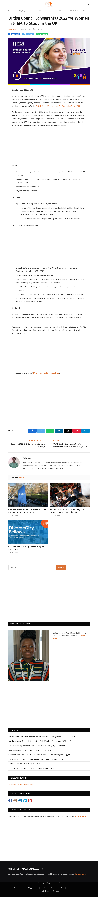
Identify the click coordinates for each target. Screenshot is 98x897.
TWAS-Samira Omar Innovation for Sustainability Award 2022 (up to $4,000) (70, 445)
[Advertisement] (49, 146)
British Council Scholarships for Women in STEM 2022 (58, 106)
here (84, 314)
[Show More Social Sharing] (53, 34)
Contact (56, 891)
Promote (70, 888)
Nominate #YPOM (57, 888)
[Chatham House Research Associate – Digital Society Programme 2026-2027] (28, 495)
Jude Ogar (12, 29)
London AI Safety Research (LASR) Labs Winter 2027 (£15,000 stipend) (67, 511)
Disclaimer (46, 891)
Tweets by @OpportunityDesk (20, 785)
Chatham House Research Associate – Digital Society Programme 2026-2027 (28, 511)
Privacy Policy (81, 888)
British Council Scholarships (46, 373)
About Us (17, 888)
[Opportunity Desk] (49, 4)
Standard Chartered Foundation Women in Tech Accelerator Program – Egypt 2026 (41, 755)
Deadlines (44, 888)
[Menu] (9, 4)
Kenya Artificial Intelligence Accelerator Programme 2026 (31, 768)
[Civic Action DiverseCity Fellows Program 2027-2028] (28, 532)
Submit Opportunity (31, 888)
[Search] (88, 4)
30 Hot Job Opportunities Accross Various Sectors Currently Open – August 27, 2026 (41, 737)
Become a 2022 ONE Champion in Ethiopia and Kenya (28, 445)
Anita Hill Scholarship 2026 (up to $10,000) (25, 764)
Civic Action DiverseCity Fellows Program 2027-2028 (26, 548)
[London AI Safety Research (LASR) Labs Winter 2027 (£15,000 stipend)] (70, 495)
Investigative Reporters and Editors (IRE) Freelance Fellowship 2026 (35, 759)
